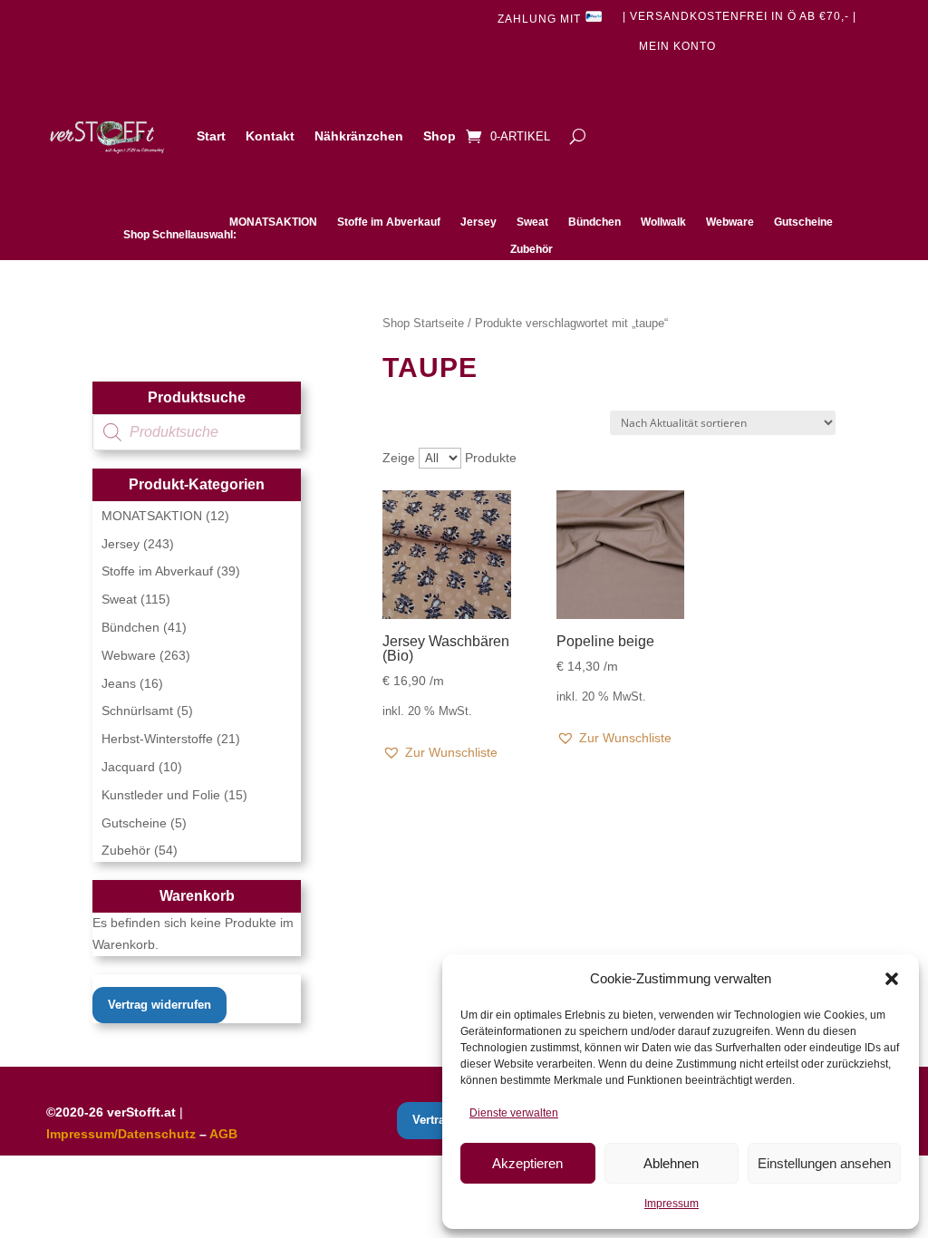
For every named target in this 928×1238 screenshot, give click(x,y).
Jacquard (128, 766)
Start (211, 136)
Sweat (532, 222)
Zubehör (531, 249)
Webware (730, 222)
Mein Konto (677, 46)
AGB (223, 1134)
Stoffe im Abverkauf (388, 222)
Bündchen (594, 222)
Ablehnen (671, 1163)
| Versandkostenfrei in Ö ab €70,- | (739, 16)
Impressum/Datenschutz (121, 1134)
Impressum (671, 1203)
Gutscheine (803, 222)
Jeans (119, 683)
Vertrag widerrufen (159, 1004)
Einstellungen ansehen (824, 1163)
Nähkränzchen (358, 136)
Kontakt (270, 136)
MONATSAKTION (273, 222)
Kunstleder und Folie (161, 795)
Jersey (478, 222)
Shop (439, 136)
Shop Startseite (423, 323)
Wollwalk (663, 222)
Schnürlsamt (137, 710)
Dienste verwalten (513, 1113)
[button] (892, 979)
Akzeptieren (527, 1163)
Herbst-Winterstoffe (157, 738)
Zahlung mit (541, 19)
